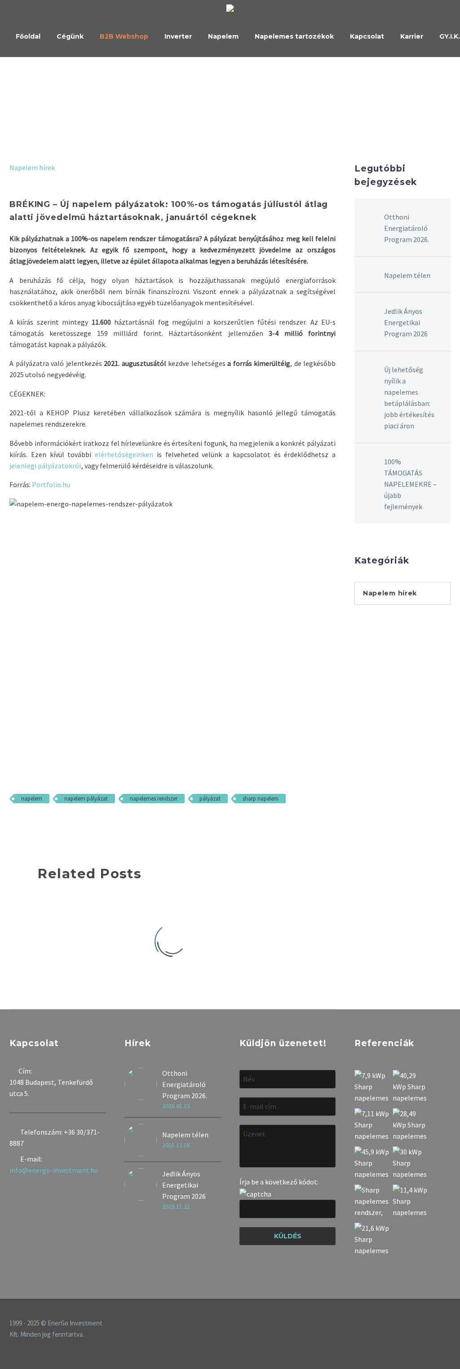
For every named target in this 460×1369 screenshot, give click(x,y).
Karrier (411, 36)
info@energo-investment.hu (53, 1170)
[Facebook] (15, 824)
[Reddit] (80, 824)
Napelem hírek (32, 167)
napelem (31, 798)
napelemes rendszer (153, 798)
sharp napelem (261, 798)
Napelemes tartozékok (294, 36)
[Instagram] (436, 1324)
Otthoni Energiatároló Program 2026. (406, 228)
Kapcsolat (367, 36)
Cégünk (70, 36)
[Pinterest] (41, 824)
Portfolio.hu (51, 484)
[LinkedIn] (67, 824)
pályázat (210, 798)
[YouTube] (447, 1324)
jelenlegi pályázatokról (45, 465)
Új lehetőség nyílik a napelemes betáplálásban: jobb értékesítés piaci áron (409, 397)
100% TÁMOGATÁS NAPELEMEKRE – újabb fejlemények (410, 484)
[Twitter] (28, 824)
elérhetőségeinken (124, 454)
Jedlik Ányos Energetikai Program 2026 (406, 322)
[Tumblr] (54, 824)
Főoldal (28, 36)
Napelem (223, 36)
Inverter (178, 36)
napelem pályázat (86, 798)
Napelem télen (407, 275)
